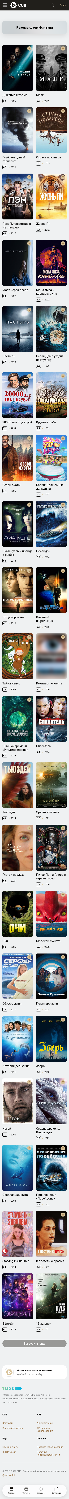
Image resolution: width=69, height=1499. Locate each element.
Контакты (7, 1423)
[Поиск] (52, 5)
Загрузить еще (34, 1343)
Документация (45, 1423)
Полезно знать (10, 1447)
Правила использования (50, 1447)
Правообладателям (12, 1428)
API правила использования (45, 1429)
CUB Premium (9, 1452)
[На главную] (18, 5)
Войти (63, 5)
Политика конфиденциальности (48, 1453)
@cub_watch (8, 1475)
